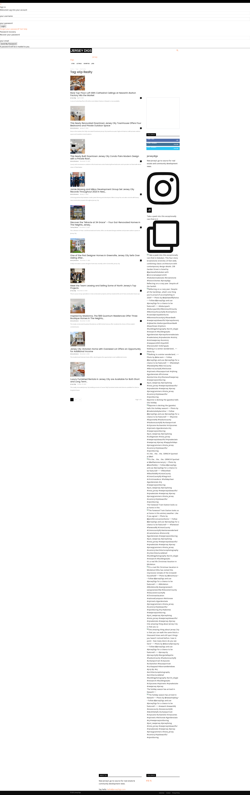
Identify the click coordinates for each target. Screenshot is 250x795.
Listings (79, 63)
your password (6, 23)
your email (4, 41)
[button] (177, 50)
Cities (73, 63)
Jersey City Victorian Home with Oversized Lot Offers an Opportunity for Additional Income (105, 350)
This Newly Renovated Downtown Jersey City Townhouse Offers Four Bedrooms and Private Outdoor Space (105, 124)
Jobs (93, 63)
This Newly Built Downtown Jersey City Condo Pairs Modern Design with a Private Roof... (104, 157)
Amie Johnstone (74, 128)
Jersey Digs (73, 98)
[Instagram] (149, 781)
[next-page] (80, 399)
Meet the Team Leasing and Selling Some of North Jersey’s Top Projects (103, 286)
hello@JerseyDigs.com (116, 789)
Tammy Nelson (74, 227)
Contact (168, 793)
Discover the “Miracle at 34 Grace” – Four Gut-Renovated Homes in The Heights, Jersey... (105, 223)
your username (6, 16)
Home (72, 69)
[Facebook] (147, 781)
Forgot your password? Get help (13, 29)
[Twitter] (151, 781)
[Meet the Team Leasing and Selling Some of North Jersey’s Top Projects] (106, 275)
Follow (176, 144)
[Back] (1, 4)
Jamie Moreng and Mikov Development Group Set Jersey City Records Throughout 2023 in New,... (102, 190)
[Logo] (81, 52)
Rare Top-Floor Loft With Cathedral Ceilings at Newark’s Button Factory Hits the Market (103, 94)
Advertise (87, 63)
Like (177, 140)
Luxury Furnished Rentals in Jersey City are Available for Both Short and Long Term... (105, 380)
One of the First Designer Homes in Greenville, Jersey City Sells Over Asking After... (105, 256)
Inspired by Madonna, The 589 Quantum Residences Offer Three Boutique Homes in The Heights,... (103, 317)
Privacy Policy (176, 793)
